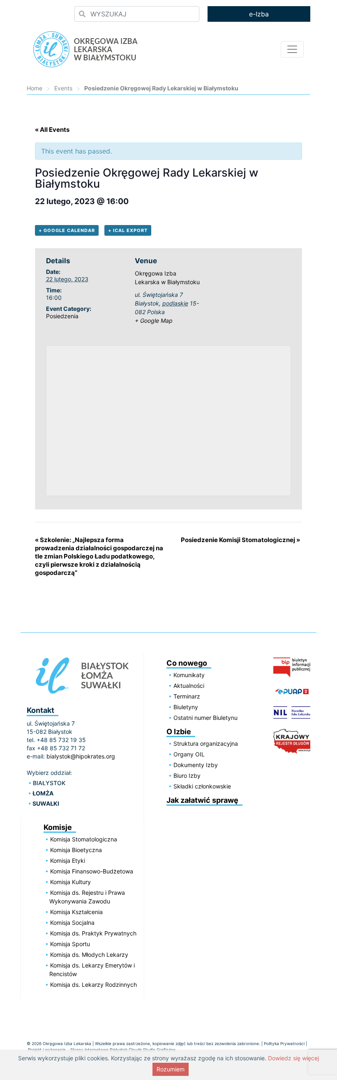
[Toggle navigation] (292, 49)
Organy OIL (189, 754)
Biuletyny (185, 706)
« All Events (52, 129)
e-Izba (259, 14)
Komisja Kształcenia (76, 911)
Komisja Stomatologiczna (83, 839)
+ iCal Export (128, 230)
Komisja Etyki (67, 860)
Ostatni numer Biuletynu (205, 717)
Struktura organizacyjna (205, 743)
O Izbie (178, 731)
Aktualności (188, 685)
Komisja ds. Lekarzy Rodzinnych (93, 984)
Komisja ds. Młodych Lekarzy (89, 954)
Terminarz (186, 696)
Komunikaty (189, 674)
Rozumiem (171, 1069)
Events (63, 88)
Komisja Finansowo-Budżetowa (91, 871)
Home (34, 88)
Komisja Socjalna (72, 922)
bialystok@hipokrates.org (80, 756)
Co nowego (186, 663)
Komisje (58, 827)
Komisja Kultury (70, 881)
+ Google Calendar (67, 230)
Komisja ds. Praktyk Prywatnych (93, 933)
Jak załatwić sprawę (202, 800)
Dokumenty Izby (195, 764)
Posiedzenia (62, 316)
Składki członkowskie (202, 786)
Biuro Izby (187, 775)
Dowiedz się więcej (293, 1058)
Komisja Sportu (70, 943)
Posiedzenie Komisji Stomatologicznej (240, 540)
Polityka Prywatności (284, 1043)
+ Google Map (154, 320)
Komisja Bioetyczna (76, 849)
